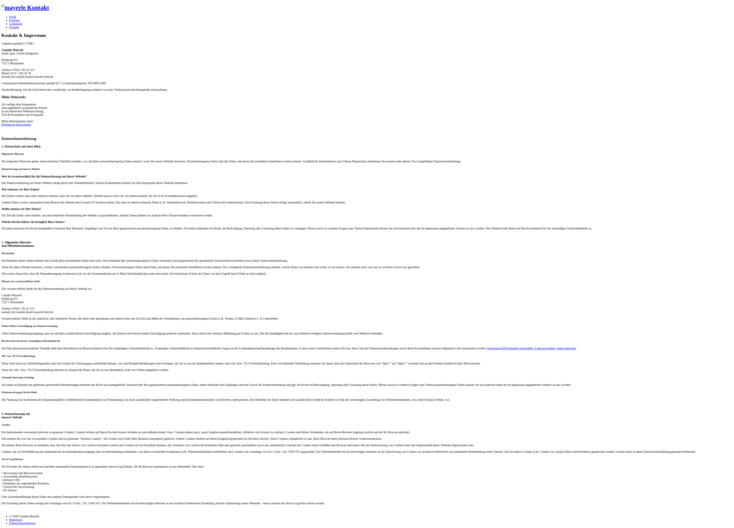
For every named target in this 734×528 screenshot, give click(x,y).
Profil (12, 17)
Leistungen (16, 23)
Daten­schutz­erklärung (22, 523)
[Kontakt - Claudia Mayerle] (25, 7)
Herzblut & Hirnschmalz (16, 124)
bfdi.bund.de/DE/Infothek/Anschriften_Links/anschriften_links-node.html (531, 348)
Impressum (15, 519)
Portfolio (14, 20)
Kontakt (14, 27)
